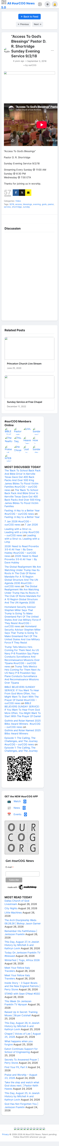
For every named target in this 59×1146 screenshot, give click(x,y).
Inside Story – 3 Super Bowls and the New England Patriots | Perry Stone (22, 986)
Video (18, 201)
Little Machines (13, 912)
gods (44, 204)
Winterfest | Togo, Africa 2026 (22, 960)
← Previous (23, 24)
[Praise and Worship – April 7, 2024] (9, 449)
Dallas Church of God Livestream (17, 902)
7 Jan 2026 (31, 524)
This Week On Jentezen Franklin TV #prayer (18, 1003)
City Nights (11, 908)
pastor (51, 204)
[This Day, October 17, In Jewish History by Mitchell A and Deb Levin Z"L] (18, 440)
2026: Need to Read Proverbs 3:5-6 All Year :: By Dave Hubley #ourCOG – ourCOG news (22, 551)
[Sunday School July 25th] (37, 449)
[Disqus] (29, 276)
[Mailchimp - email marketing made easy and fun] (22, 889)
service (7, 207)
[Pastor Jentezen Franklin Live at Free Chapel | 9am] (18, 431)
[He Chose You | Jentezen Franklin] (18, 449)
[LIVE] (27, 431)
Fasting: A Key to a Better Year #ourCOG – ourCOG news (22, 512)
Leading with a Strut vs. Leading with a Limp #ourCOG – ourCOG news (22, 532)
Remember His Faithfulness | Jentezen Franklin (21, 933)
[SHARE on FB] (16, 192)
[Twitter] (22, 192)
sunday (26, 207)
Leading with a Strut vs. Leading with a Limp (22, 538)
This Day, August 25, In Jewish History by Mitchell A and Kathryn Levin (22, 1096)
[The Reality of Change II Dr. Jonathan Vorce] (9, 440)
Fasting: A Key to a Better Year (22, 516)
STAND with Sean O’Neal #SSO (22, 993)
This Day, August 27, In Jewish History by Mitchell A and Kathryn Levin (22, 945)
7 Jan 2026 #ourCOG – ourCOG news (18, 523)
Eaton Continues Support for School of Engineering (21, 1050)
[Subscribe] (28, 192)
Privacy (5, 1134)
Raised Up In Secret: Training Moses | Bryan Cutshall (21, 1013)
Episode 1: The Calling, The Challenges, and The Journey (21, 749)
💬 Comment (22, 218)
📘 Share (36, 218)
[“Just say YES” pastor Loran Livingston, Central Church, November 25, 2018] (27, 449)
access (18, 204)
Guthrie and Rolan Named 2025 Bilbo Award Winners (23, 732)
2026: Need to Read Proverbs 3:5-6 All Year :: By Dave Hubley (21, 559)
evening (37, 204)
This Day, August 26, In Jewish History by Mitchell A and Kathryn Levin (22, 1026)
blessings (27, 204)
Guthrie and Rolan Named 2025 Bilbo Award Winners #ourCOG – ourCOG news (23, 724)
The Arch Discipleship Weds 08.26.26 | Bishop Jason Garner (23, 922)
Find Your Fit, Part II (16, 1067)
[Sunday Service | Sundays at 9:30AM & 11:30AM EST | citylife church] (37, 431)
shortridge (17, 207)
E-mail (9, 867)
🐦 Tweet (51, 218)
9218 (12, 204)
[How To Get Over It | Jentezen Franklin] (37, 440)
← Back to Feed (29, 16)
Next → (37, 24)
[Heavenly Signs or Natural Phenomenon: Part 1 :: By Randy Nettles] (27, 440)
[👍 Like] (8, 218)
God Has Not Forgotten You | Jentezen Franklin (21, 1105)
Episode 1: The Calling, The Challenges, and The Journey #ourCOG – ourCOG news (21, 741)
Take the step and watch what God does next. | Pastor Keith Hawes (22, 1085)
